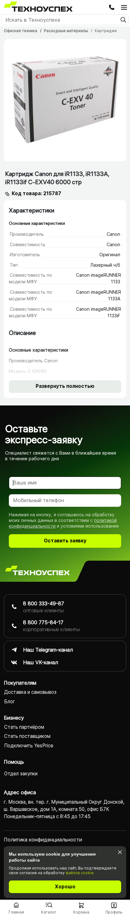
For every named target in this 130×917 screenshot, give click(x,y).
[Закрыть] (119, 852)
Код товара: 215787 (36, 193)
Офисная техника (20, 30)
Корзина (81, 912)
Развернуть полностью (65, 386)
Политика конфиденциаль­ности (43, 839)
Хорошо (65, 887)
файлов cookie (80, 872)
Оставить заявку (65, 541)
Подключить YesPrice (28, 746)
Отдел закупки (21, 774)
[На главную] (37, 571)
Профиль (113, 912)
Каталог (48, 912)
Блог (9, 702)
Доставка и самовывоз (30, 692)
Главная (16, 912)
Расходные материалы (66, 30)
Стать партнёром (24, 727)
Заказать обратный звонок (112, 7)
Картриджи (106, 30)
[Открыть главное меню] (124, 7)
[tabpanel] (65, 100)
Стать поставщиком (27, 736)
